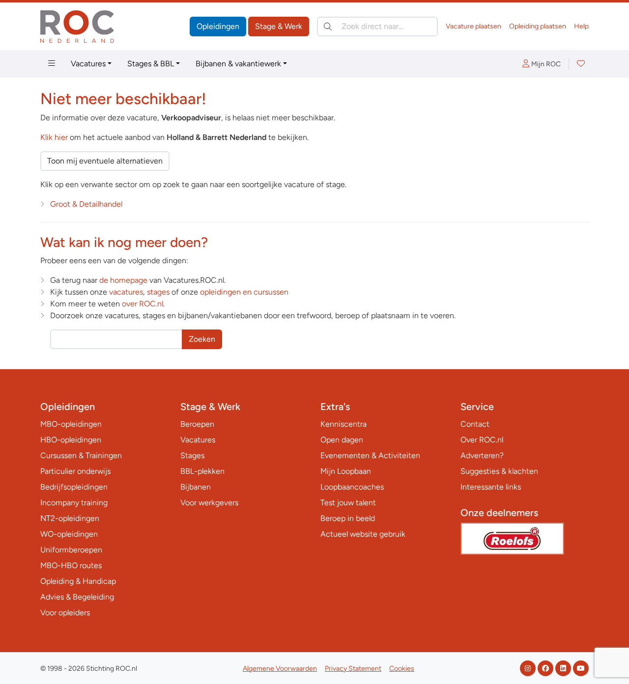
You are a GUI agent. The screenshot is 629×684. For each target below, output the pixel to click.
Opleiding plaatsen (537, 26)
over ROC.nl (142, 303)
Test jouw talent (348, 502)
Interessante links (490, 487)
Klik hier (54, 137)
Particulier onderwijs (75, 471)
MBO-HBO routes (71, 565)
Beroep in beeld (347, 518)
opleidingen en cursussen (244, 292)
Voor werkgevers (209, 502)
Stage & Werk (278, 26)
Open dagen (341, 439)
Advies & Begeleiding (77, 597)
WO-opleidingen (69, 534)
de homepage (123, 280)
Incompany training (74, 502)
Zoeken (202, 339)
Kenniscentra (343, 424)
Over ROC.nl (481, 439)
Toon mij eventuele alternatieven (105, 160)
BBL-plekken (202, 471)
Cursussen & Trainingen (81, 455)
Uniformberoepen (71, 549)
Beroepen (197, 424)
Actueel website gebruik (362, 534)
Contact (474, 424)
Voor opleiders (65, 612)
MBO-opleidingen (71, 424)
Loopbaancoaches (352, 487)
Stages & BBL (150, 63)
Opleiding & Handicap (78, 581)
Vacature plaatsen (473, 26)
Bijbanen (195, 487)
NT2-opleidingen (69, 518)
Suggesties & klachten (499, 471)
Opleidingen (218, 26)
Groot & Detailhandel (86, 204)
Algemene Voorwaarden (280, 668)
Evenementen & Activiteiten (370, 455)
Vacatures (88, 63)
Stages (192, 455)
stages (158, 292)
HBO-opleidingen (70, 439)
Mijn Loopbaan (345, 471)
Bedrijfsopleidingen (74, 487)
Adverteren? (482, 455)
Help (581, 26)
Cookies (401, 668)
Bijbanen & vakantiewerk (238, 63)
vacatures (126, 292)
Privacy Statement (353, 668)
